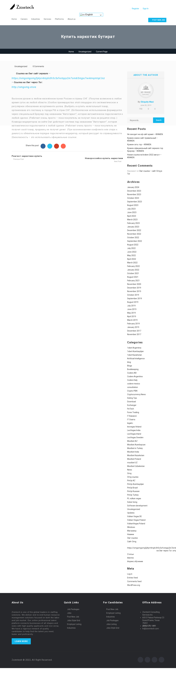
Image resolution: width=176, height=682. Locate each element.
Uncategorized (85, 52)
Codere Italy (132, 380)
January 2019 (133, 327)
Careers (24, 19)
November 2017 (134, 334)
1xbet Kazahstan (134, 355)
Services (47, 19)
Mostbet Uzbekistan (136, 466)
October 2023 (133, 198)
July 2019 (131, 306)
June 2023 (131, 212)
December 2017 (134, 331)
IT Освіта (131, 419)
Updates (130, 513)
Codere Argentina (135, 376)
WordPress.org (133, 585)
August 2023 (132, 205)
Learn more (21, 641)
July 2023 (131, 209)
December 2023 (134, 191)
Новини (130, 534)
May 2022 (131, 255)
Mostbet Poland (134, 459)
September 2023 (134, 202)
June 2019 (131, 309)
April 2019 (131, 316)
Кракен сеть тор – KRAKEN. (139, 144)
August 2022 (132, 245)
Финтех (130, 558)
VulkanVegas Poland (136, 523)
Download (131, 401)
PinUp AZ (131, 480)
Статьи (130, 554)
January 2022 (133, 270)
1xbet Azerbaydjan (135, 351)
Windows (131, 527)
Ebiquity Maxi (147, 102)
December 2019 (134, 288)
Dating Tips (132, 398)
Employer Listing (74, 624)
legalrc (130, 423)
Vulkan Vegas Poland (136, 520)
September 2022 (134, 241)
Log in (129, 574)
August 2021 (132, 277)
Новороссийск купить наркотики (104, 158)
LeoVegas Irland (134, 434)
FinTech (130, 409)
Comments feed (134, 581)
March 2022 (132, 263)
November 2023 (134, 194)
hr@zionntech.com (150, 628)
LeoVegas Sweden (135, 437)
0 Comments (38, 66)
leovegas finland (134, 427)
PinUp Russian (133, 491)
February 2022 (133, 266)
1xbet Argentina (134, 348)
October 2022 (133, 237)
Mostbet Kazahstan (135, 455)
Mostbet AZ (132, 441)
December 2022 (134, 230)
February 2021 (133, 280)
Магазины (131, 531)
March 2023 (132, 219)
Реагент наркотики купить (27, 156)
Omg (129, 473)
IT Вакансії (132, 416)
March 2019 (132, 320)
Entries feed (132, 578)
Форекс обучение (135, 561)
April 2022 (131, 259)
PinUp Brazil (132, 488)
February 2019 (133, 324)
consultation (132, 387)
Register (135, 8)
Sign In (145, 8)
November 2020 (134, 284)
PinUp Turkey (133, 495)
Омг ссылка (132, 538)
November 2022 (134, 234)
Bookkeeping (132, 369)
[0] (127, 9)
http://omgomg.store (24, 87)
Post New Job (73, 617)
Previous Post (18, 159)
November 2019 (134, 291)
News (129, 470)
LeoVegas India (133, 430)
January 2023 (133, 227)
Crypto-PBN (132, 391)
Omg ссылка (132, 477)
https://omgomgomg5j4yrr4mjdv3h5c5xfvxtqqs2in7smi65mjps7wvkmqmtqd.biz (58, 78)
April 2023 (131, 216)
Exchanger (131, 405)
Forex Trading (133, 412)
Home (14, 19)
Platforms (59, 19)
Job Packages (73, 609)
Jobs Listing (111, 624)
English (89, 14)
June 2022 (131, 252)
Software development (137, 506)
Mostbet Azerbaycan (136, 445)
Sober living (132, 502)
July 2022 (131, 248)
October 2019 (133, 295)
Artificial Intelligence (136, 358)
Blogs (129, 366)
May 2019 (131, 313)
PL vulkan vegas (134, 498)
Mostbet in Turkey (135, 448)
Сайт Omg (131, 541)
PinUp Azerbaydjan (135, 484)
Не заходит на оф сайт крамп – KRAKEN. (145, 134)
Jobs (69, 613)
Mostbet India (133, 452)
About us (71, 19)
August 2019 (132, 302)
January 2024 (133, 187)
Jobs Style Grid (73, 620)
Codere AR (132, 373)
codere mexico (133, 384)
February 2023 (133, 223)
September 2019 (134, 298)
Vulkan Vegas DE (134, 516)
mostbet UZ (132, 462)
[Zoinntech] (23, 6)
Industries (35, 19)
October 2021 (133, 273)
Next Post (118, 161)
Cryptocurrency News (136, 394)
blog (129, 362)
